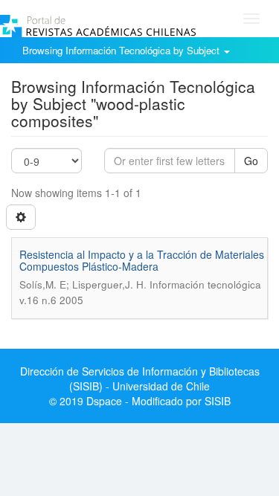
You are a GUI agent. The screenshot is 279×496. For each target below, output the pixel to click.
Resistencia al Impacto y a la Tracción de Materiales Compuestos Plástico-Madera (141, 260)
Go (251, 160)
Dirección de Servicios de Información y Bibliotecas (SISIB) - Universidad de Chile (140, 378)
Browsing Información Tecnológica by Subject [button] (122, 50)
